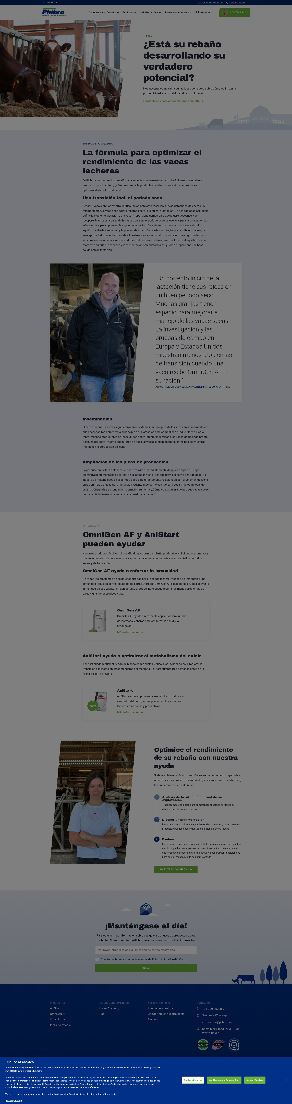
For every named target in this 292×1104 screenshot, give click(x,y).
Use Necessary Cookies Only (224, 1080)
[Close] (286, 1080)
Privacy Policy (14, 1100)
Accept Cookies (254, 1080)
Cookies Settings (193, 1080)
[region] (146, 1080)
